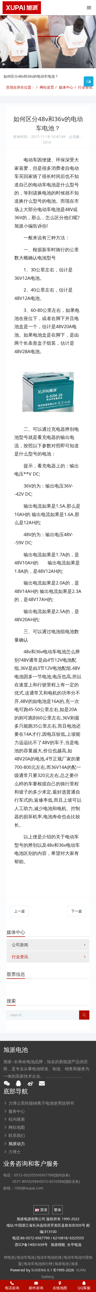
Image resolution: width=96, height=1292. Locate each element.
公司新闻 (20, 945)
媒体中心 (66, 87)
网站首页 (47, 87)
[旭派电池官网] (22, 7)
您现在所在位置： (20, 87)
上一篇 (19, 911)
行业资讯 (85, 87)
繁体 (57, 1209)
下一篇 (76, 911)
